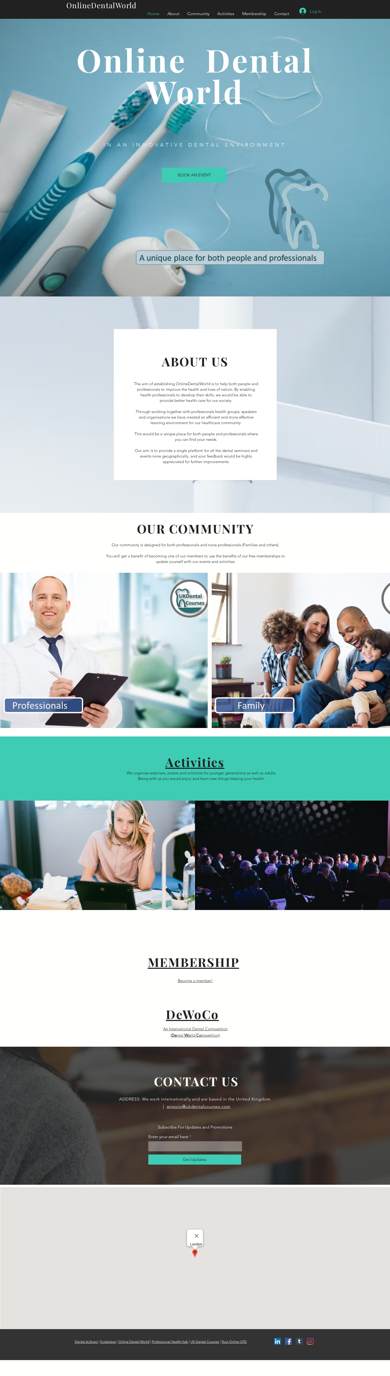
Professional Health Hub (170, 1342)
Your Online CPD (234, 1342)
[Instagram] (310, 1341)
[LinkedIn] (277, 1341)
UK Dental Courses (204, 1342)
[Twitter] (299, 1341)
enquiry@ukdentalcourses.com (199, 1106)
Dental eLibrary (86, 1342)
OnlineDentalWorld (101, 5)
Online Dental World (133, 1342)
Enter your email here (168, 1137)
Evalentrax (108, 1342)
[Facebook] (288, 1341)
